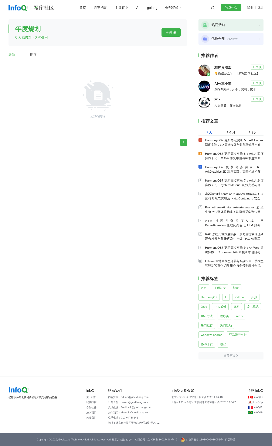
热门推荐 (207, 325)
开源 (254, 297)
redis (239, 316)
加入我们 (91, 412)
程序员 (224, 316)
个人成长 (220, 306)
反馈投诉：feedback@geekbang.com (129, 407)
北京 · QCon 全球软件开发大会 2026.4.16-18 (197, 397)
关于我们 (91, 397)
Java (204, 306)
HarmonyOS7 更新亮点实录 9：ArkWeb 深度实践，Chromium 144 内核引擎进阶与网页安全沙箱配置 (234, 252)
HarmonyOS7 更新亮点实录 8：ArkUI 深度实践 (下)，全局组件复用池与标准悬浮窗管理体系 (234, 158)
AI (137, 8)
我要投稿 (91, 402)
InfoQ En (259, 397)
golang (152, 8)
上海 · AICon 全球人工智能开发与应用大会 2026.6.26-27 (203, 402)
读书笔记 (253, 306)
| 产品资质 (229, 439)
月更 (204, 288)
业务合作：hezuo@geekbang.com (128, 402)
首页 (82, 8)
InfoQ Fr (258, 407)
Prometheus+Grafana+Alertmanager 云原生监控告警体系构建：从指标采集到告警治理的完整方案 (234, 212)
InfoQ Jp (258, 402)
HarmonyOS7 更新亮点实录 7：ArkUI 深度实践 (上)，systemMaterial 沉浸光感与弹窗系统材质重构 (234, 185)
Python (239, 297)
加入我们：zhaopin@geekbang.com (129, 412)
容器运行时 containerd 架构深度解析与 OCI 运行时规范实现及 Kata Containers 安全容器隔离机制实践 (234, 198)
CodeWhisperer (211, 334)
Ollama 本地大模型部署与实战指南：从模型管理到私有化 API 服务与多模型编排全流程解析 (234, 265)
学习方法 (207, 316)
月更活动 (100, 8)
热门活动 (226, 325)
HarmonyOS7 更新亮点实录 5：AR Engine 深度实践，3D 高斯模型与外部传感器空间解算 (234, 145)
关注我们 (91, 417)
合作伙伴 (91, 407)
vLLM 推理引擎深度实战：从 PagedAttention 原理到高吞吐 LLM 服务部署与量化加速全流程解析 (234, 225)
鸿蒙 (236, 288)
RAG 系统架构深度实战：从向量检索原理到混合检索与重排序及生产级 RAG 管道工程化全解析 (234, 238)
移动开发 (207, 344)
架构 (236, 306)
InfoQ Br (258, 412)
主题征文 (122, 8)
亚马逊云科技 (238, 334)
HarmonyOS (209, 297)
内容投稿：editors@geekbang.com (128, 397)
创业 (223, 344)
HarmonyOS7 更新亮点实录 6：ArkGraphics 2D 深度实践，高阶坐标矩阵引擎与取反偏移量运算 (234, 171)
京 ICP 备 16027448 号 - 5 (162, 439)
